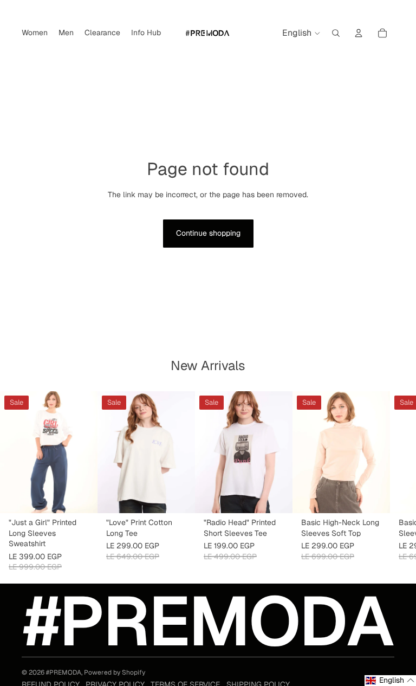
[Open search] (336, 33)
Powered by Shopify (114, 672)
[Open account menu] (358, 33)
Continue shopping (208, 233)
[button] (390, 680)
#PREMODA (63, 672)
